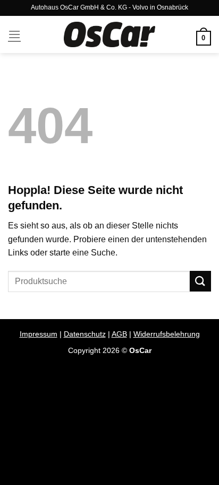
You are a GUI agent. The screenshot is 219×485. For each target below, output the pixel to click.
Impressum (38, 334)
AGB (119, 334)
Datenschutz (85, 334)
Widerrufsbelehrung (166, 334)
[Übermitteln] (200, 281)
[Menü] (14, 34)
